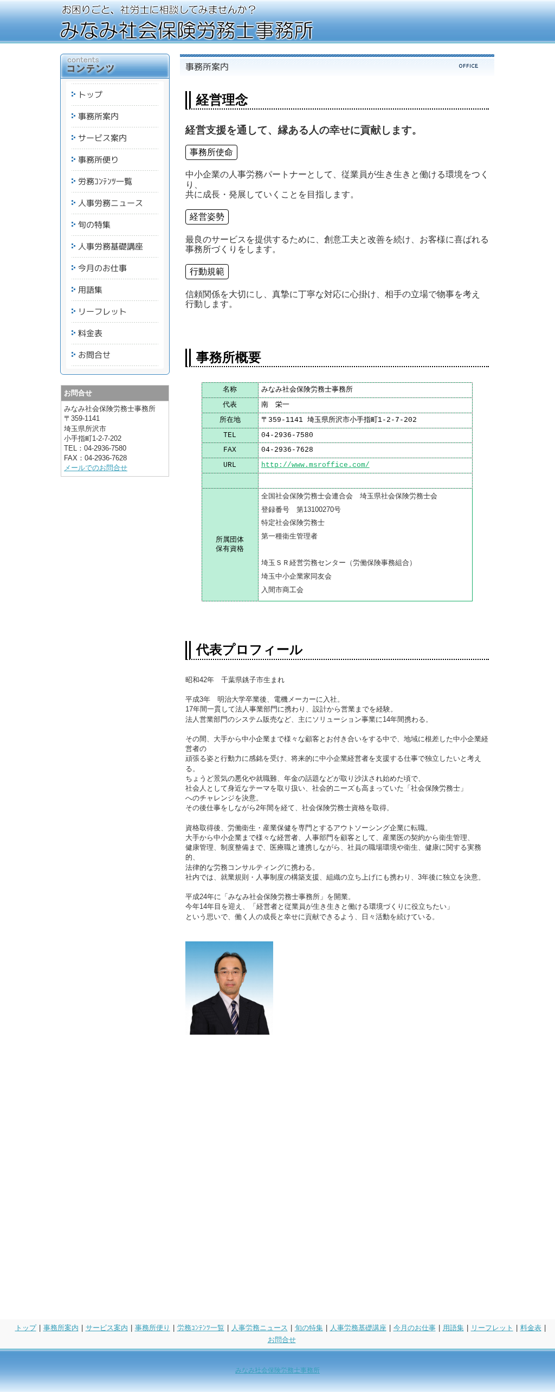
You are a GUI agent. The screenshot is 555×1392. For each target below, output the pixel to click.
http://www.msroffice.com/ (315, 465)
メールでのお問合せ (95, 468)
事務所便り (152, 1328)
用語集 (453, 1328)
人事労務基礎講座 (358, 1328)
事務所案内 (61, 1328)
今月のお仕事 (414, 1328)
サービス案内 (107, 1328)
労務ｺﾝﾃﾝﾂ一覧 (200, 1328)
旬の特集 (309, 1328)
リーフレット (492, 1328)
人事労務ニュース (259, 1328)
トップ (25, 1328)
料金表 (530, 1328)
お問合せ (282, 1340)
